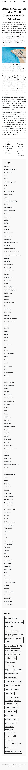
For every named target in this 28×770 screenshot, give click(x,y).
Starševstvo (7, 512)
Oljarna (6, 407)
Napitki (6, 388)
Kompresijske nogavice (10, 318)
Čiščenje (6, 198)
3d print (6, 166)
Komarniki (7, 315)
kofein (7, 650)
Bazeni (6, 179)
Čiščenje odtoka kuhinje (10, 201)
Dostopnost (7, 217)
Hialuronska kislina (9, 271)
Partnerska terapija (9, 426)
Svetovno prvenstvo (9, 522)
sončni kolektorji (11, 723)
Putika (6, 452)
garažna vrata (17, 635)
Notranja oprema (8, 398)
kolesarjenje (15, 650)
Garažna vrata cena (9, 248)
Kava (5, 306)
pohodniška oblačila (12, 685)
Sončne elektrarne (9, 496)
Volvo (5, 572)
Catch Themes (17, 766)
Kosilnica (6, 325)
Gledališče (7, 261)
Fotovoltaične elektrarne (11, 242)
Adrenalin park (8, 172)
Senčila (6, 468)
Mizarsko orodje (8, 372)
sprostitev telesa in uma (9, 726)
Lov (5, 347)
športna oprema (11, 618)
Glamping (6, 258)
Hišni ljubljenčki (8, 277)
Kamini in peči (8, 293)
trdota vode (9, 740)
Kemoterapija (7, 309)
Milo (5, 369)
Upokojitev (7, 557)
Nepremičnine (8, 395)
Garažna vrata (8, 245)
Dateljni (6, 204)
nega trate (18, 670)
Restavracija (7, 458)
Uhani (5, 553)
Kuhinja (6, 331)
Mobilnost (6, 375)
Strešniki (6, 518)
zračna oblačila (10, 752)
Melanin (6, 363)
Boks (5, 188)
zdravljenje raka (15, 748)
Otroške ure (7, 417)
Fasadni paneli (8, 236)
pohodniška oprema (12, 689)
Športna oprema (8, 506)
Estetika (6, 229)
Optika (6, 414)
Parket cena (7, 423)
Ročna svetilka (8, 461)
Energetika (7, 226)
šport (20, 752)
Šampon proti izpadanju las (11, 464)
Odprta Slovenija (9, 1)
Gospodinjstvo (8, 267)
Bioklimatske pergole (9, 182)
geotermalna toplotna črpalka (13, 640)
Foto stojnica (7, 239)
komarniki (8, 654)
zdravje (7, 748)
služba (13, 711)
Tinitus (6, 537)
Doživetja (6, 220)
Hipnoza (6, 274)
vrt (20, 744)
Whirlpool (6, 588)
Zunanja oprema (8, 604)
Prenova (6, 442)
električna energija (12, 631)
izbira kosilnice (10, 646)
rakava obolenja (17, 700)
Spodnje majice (8, 503)
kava (19, 646)
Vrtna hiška (7, 576)
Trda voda (7, 547)
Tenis (5, 534)
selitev (7, 711)
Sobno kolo (7, 490)
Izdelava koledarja (9, 287)
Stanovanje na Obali (9, 509)
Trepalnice (7, 550)
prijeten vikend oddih (9, 700)
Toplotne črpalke (8, 544)
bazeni (4, 34)
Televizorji (7, 531)
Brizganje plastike (9, 191)
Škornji (6, 477)
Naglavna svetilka (9, 382)
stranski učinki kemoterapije (10, 732)
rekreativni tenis (11, 704)
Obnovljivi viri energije (13, 681)
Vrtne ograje (7, 579)
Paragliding (7, 420)
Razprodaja (7, 455)
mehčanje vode (10, 658)
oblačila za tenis (11, 678)
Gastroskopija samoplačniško (12, 252)
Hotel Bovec (7, 280)
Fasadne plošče (8, 233)
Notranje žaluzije (8, 404)
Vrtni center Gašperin (10, 582)
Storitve (6, 515)
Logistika (6, 341)
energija (8, 635)
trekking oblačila (11, 744)
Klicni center (7, 312)
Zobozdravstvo (8, 601)
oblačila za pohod (11, 674)
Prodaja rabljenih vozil (10, 449)
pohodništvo (9, 693)
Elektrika (6, 223)
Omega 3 (6, 410)
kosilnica (17, 654)
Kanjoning (7, 296)
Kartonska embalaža (9, 302)
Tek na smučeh (8, 528)
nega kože (8, 670)
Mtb (5, 379)
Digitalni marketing (9, 210)
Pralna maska (7, 439)
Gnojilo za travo (8, 264)
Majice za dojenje (9, 353)
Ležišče (6, 337)
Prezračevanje (8, 445)
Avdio (5, 175)
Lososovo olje (8, 344)
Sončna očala (8, 493)
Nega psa (6, 391)
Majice (6, 350)
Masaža (6, 356)
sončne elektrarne (11, 719)
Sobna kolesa (7, 487)
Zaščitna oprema (8, 591)
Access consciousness (10, 169)
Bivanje (6, 185)
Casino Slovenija (8, 194)
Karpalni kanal (8, 299)
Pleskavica (7, 433)
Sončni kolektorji (8, 499)
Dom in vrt (7, 213)
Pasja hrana (7, 429)
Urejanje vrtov (8, 563)
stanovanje (9, 730)
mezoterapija (10, 662)
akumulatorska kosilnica (14, 622)
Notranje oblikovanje (9, 401)
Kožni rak (6, 328)
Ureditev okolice (8, 560)
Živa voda (7, 595)
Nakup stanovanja (9, 385)
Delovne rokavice (8, 207)
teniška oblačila (11, 736)
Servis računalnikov (9, 474)
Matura (6, 360)
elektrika (9, 626)
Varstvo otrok (7, 566)
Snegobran (7, 483)
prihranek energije (12, 697)
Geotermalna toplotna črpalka (12, 255)
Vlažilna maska (8, 569)
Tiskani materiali (8, 541)
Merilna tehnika (8, 366)
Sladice (6, 480)
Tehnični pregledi (9, 525)
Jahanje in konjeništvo (10, 290)
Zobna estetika (8, 598)
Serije (5, 471)
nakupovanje (10, 666)
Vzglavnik (7, 585)
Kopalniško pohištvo (9, 321)
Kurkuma (6, 334)
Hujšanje (6, 283)
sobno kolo (9, 715)
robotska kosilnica (11, 707)
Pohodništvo (7, 436)
